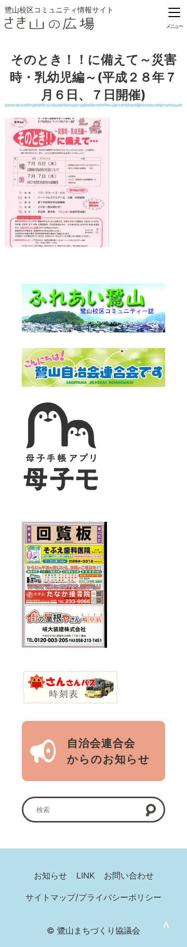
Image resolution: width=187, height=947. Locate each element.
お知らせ (50, 875)
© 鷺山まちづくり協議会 (93, 930)
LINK (85, 875)
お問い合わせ (129, 875)
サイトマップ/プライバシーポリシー (93, 897)
